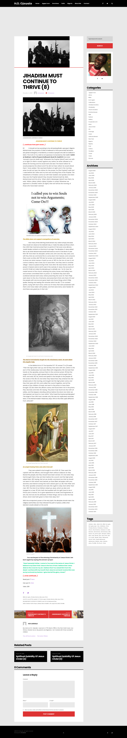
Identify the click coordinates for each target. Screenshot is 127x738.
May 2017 (91, 436)
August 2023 (92, 258)
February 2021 (92, 331)
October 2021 (92, 312)
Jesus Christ (45, 597)
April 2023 (91, 268)
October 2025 (92, 195)
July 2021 (91, 319)
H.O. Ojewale (23, 3)
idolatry (108, 533)
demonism (91, 531)
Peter (55, 601)
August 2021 (92, 317)
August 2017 (92, 429)
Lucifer (92, 537)
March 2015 (92, 499)
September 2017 (93, 426)
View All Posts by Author (29, 636)
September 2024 (93, 226)
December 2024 (93, 219)
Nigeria (91, 141)
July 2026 (91, 173)
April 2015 (91, 497)
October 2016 (92, 453)
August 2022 (92, 287)
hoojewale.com (93, 122)
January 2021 (92, 334)
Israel (93, 535)
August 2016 (92, 458)
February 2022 (93, 302)
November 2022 (93, 280)
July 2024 (91, 231)
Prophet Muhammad (100, 539)
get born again (98, 533)
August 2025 (92, 200)
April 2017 (91, 438)
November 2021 (93, 309)
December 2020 (93, 336)
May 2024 (91, 236)
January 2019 (92, 387)
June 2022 (91, 292)
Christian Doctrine (35, 597)
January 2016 (92, 475)
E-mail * (52, 700)
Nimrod (90, 539)
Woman (91, 158)
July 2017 (91, 431)
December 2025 (93, 190)
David (108, 529)
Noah (94, 539)
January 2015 (92, 504)
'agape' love (92, 92)
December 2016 (93, 448)
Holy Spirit (104, 533)
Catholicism (92, 102)
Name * (25, 700)
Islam (40, 597)
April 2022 (91, 297)
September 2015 (93, 485)
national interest (93, 136)
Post (90, 146)
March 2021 (92, 329)
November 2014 (93, 509)
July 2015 (91, 489)
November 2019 (93, 363)
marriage (91, 131)
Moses (100, 537)
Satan (101, 541)
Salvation (97, 541)
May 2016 (91, 465)
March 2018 (92, 412)
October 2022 (92, 282)
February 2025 (93, 214)
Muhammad (51, 601)
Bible (24, 597)
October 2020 (92, 341)
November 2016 (93, 451)
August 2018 (92, 399)
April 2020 (91, 351)
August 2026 (92, 170)
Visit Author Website (42, 636)
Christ (107, 526)
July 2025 (91, 202)
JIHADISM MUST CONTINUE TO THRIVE (32, 601)
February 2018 (92, 414)
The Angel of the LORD (55, 603)
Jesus (100, 535)
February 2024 (93, 244)
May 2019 (91, 377)
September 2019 (93, 368)
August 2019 (92, 370)
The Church (99, 543)
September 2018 (93, 397)
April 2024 (91, 239)
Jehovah (96, 535)
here (32, 579)
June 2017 (91, 434)
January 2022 (92, 304)
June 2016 (91, 463)
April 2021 (91, 326)
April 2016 (91, 468)
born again (27, 597)
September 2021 (93, 314)
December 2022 (93, 278)
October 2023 (92, 253)
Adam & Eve (99, 524)
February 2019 (92, 385)
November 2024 (93, 222)
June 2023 (91, 263)
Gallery (91, 119)
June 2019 (91, 375)
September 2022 (93, 285)
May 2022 (91, 295)
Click (32, 583)
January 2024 (92, 246)
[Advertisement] (63, 20)
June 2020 (91, 346)
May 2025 (91, 207)
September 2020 (93, 343)
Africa (90, 95)
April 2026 (91, 180)
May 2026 (91, 178)
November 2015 (93, 480)
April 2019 (91, 380)
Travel (90, 153)
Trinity (104, 543)
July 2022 (91, 290)
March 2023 (92, 270)
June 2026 (91, 175)
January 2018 (92, 416)
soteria (91, 149)
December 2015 (93, 477)
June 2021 (91, 321)
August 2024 (92, 229)
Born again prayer (93, 526)
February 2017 (92, 443)
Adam (94, 524)
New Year (91, 139)
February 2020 (93, 356)
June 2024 (91, 234)
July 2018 (91, 402)
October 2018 (92, 394)
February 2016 (92, 472)
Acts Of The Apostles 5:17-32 (34, 599)
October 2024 (92, 224)
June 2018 (91, 404)
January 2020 (92, 358)
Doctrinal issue (97, 531)
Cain (98, 526)
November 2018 (93, 392)
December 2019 (93, 360)
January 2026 (92, 187)
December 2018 (93, 390)
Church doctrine (93, 109)
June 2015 (91, 492)
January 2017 (92, 446)
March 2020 (92, 353)
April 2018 (91, 409)
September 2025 (93, 197)
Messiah (96, 537)
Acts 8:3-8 (25, 599)
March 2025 (92, 212)
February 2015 (92, 502)
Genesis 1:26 (91, 533)
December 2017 (93, 419)
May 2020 (91, 348)
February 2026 (93, 185)
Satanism (105, 541)
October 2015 (92, 482)
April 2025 (91, 209)
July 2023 (91, 261)
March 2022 (92, 299)
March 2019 (92, 382)
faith (90, 114)
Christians (105, 528)
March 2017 (92, 441)
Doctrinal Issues (93, 112)
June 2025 (91, 205)
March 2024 (92, 241)
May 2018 (91, 407)
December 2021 (93, 307)
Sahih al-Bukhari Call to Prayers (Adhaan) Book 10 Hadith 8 (36, 603)
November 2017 (93, 421)
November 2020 (93, 339)
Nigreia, (91, 144)
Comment (25, 679)
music (90, 134)
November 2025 (93, 192)
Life (89, 129)
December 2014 (93, 507)
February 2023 (93, 273)
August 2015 (92, 487)
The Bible (62, 603)
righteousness (92, 541)
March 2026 (92, 183)
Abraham (91, 524)
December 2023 (93, 248)
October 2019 (92, 365)
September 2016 (93, 455)
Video (90, 156)
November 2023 (93, 251)
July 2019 (91, 373)
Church (90, 529)
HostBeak (23, 732)
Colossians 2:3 (103, 529)
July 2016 (91, 460)
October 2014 (92, 511)
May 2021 (91, 324)
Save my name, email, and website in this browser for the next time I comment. (44, 710)
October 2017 (92, 424)
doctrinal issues (104, 531)
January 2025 (92, 217)
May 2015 (91, 494)
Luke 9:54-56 (45, 601)
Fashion (91, 117)
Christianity (92, 107)
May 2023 (91, 265)
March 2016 (92, 470)
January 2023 (92, 275)
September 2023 (93, 256)
